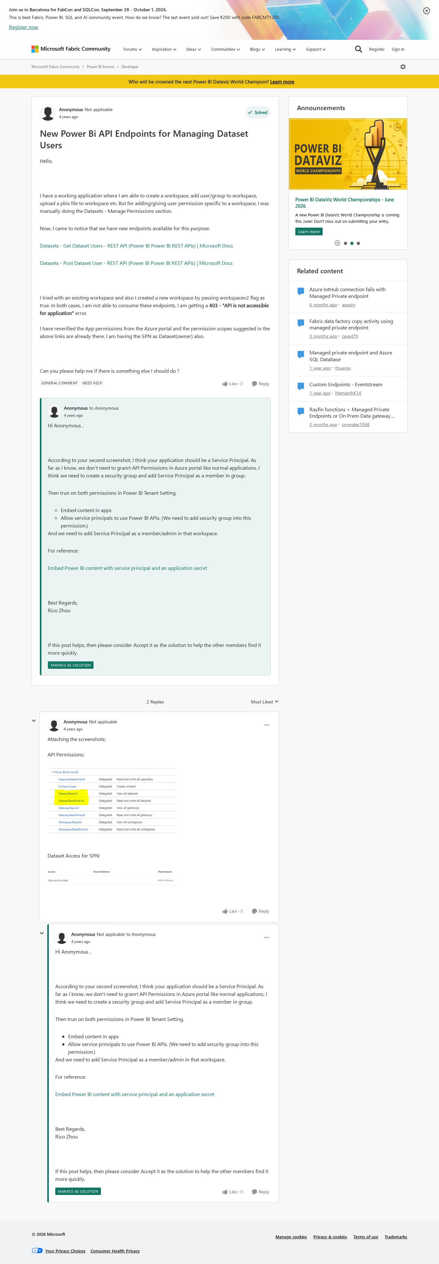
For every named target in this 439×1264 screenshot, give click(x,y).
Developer (130, 66)
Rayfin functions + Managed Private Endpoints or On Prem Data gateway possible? (349, 413)
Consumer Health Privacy (115, 1250)
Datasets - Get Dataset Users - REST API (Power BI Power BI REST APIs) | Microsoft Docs (136, 245)
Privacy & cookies (330, 1236)
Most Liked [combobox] (265, 702)
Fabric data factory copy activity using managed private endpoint (351, 324)
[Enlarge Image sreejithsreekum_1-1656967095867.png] (112, 877)
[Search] (359, 49)
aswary (348, 304)
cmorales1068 (356, 424)
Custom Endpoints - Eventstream (345, 384)
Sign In (398, 49)
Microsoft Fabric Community (55, 66)
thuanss (343, 368)
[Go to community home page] (71, 49)
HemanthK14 (348, 393)
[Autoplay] (337, 243)
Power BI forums (100, 66)
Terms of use (366, 1236)
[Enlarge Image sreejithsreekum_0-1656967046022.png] (112, 801)
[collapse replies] (34, 721)
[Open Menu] (403, 66)
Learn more (282, 81)
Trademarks (396, 1236)
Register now (23, 26)
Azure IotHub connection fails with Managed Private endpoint (347, 292)
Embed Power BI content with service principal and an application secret (127, 567)
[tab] (345, 243)
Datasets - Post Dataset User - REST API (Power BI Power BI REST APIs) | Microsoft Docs (136, 262)
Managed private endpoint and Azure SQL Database (350, 355)
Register (377, 49)
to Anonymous (104, 408)
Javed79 (350, 336)
